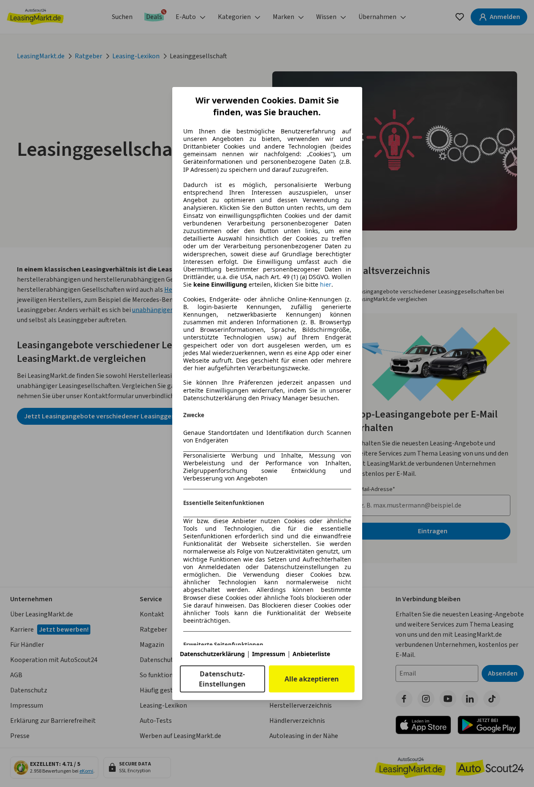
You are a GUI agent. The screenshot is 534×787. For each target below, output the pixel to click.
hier (325, 284)
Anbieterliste (311, 654)
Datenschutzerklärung (212, 654)
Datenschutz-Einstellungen (222, 679)
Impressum (268, 654)
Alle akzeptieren (312, 679)
